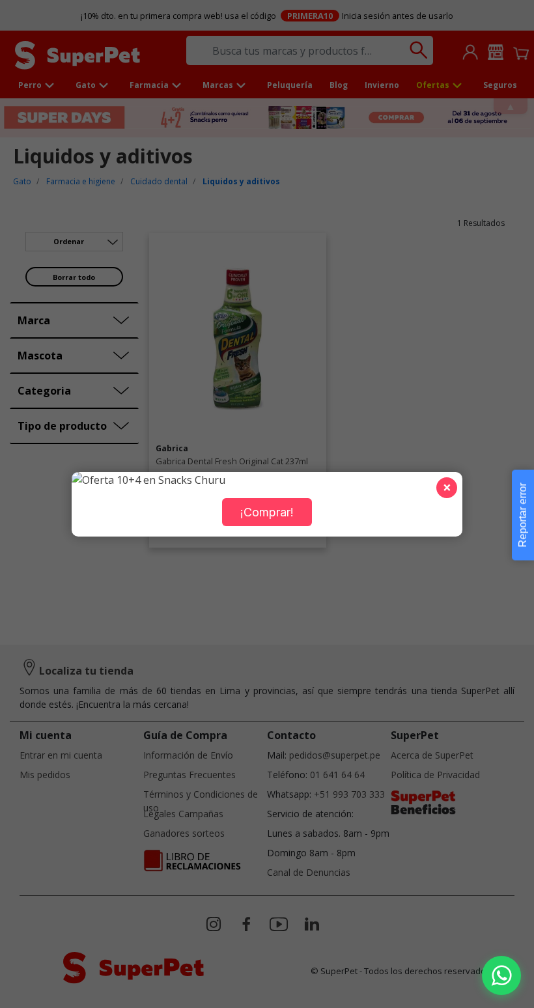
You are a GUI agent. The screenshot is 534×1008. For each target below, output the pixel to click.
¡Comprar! (267, 512)
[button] (501, 975)
